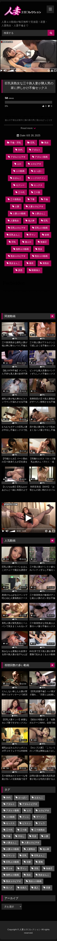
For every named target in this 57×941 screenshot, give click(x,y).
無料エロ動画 (22, 249)
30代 (20, 149)
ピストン (26, 823)
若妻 (48, 887)
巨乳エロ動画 (41, 228)
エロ (19, 164)
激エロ (28, 242)
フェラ (41, 823)
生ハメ (9, 887)
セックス (38, 185)
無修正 (43, 242)
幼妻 (29, 862)
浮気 (13, 242)
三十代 (21, 192)
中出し (21, 836)
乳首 (34, 836)
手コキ (9, 868)
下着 (32, 199)
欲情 (47, 235)
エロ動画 (20, 171)
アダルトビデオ (18, 157)
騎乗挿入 (36, 270)
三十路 (37, 192)
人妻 (17, 206)
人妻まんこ (40, 213)
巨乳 (32, 142)
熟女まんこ (14, 263)
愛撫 (40, 862)
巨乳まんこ (14, 235)
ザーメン (40, 817)
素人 (36, 887)
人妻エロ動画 (19, 213)
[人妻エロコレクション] (23, 11)
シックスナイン (38, 178)
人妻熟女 (14, 220)
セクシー (20, 185)
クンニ (25, 817)
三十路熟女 (15, 199)
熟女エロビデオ (18, 256)
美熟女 (46, 263)
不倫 (46, 199)
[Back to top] (47, 932)
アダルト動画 (41, 157)
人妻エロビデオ (35, 206)
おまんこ (17, 178)
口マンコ (10, 855)
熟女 (46, 142)
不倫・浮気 (15, 142)
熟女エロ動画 (41, 256)
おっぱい (38, 171)
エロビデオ (36, 164)
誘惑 (20, 270)
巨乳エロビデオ (18, 228)
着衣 (31, 263)
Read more (27, 128)
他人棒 (31, 220)
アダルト (36, 149)
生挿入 (23, 887)
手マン (32, 235)
